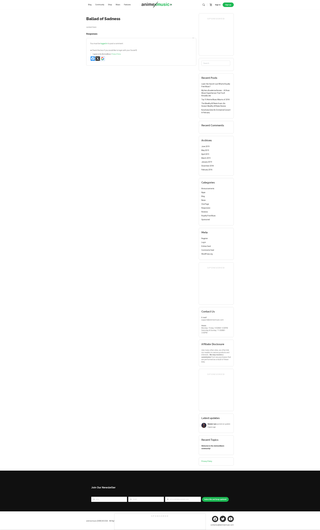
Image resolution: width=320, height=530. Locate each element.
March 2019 (205, 158)
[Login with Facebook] (93, 58)
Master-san (212, 424)
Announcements (207, 189)
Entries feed (206, 246)
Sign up (228, 5)
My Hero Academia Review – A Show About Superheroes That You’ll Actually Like (215, 93)
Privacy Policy (116, 54)
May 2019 (205, 150)
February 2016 (206, 170)
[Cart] (210, 5)
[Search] (203, 4)
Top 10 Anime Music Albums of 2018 (215, 100)
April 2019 (205, 154)
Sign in (217, 5)
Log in (203, 242)
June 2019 (205, 146)
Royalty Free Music (208, 216)
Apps (203, 192)
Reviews (204, 212)
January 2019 (206, 162)
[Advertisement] (216, 36)
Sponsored (205, 220)
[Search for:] (215, 63)
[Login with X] (98, 58)
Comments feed (207, 250)
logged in (104, 44)
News (203, 200)
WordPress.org (207, 254)
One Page (205, 204)
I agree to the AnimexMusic (107, 54)
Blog (203, 196)
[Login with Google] (102, 58)
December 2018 (207, 166)
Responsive (205, 208)
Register (204, 238)
